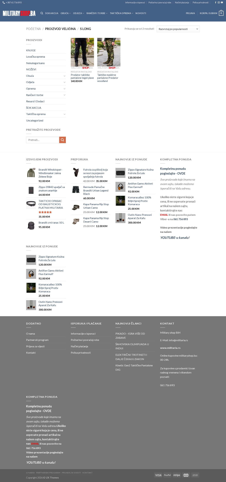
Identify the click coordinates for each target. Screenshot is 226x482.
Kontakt (31, 352)
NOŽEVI (31, 69)
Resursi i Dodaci (35, 101)
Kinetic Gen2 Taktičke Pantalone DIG (134, 367)
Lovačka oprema (35, 56)
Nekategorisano (35, 63)
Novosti (141, 13)
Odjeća (77, 13)
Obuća (64, 13)
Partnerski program (37, 339)
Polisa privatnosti (200, 2)
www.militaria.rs (170, 347)
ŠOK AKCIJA (51, 13)
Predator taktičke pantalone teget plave (82, 76)
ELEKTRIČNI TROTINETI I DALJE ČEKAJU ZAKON (131, 357)
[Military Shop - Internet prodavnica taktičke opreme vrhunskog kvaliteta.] (19, 13)
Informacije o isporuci (135, 2)
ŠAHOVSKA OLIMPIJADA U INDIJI (132, 346)
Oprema (31, 88)
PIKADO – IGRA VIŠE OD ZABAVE (130, 335)
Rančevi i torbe (96, 13)
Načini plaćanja (182, 2)
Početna (33, 29)
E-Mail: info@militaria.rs (174, 340)
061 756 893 (180, 219)
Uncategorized (34, 120)
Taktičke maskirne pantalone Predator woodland (107, 77)
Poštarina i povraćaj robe (160, 2)
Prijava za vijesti (35, 346)
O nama (30, 333)
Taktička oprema (120, 13)
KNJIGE (31, 50)
